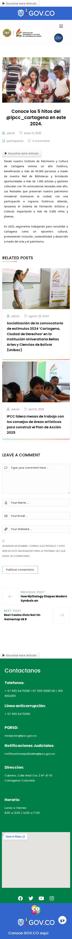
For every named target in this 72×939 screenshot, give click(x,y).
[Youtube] (41, 898)
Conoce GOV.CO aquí (28, 933)
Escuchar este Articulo (21, 3)
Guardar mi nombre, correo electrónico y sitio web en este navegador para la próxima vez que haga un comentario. (34, 551)
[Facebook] (20, 898)
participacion (15, 141)
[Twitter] (31, 898)
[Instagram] (52, 898)
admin (11, 133)
